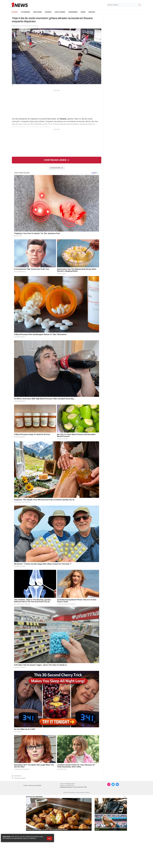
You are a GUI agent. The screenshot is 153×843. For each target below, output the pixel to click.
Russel (36, 26)
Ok (49, 838)
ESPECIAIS (92, 12)
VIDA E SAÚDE (37, 12)
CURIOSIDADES (72, 12)
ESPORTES (48, 12)
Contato (25, 785)
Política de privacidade (35, 785)
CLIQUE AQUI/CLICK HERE (80, 787)
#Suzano (17, 778)
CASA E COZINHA (60, 12)
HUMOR (83, 12)
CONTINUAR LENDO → (56, 160)
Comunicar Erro (55, 168)
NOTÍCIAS (15, 12)
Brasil (23, 778)
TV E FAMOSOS (25, 12)
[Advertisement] (56, 103)
